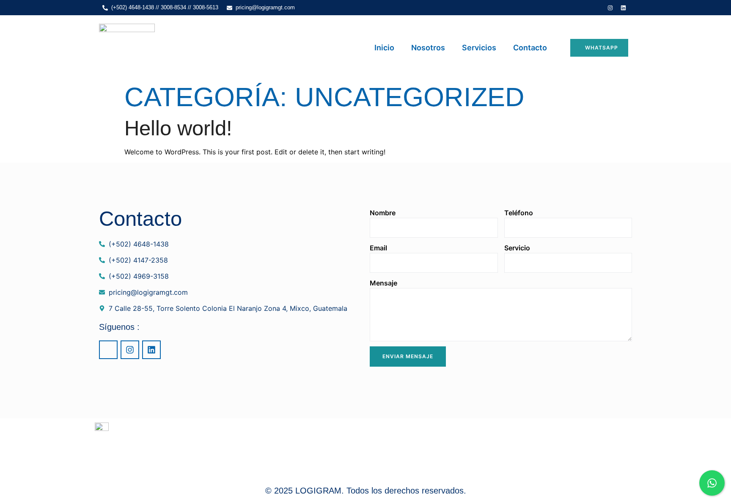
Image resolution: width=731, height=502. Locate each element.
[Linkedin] (623, 7)
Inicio (384, 47)
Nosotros (428, 47)
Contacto (530, 47)
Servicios (479, 47)
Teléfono (518, 212)
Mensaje (383, 283)
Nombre (383, 212)
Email (378, 248)
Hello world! (178, 128)
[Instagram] (610, 7)
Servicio (517, 248)
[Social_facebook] (597, 7)
